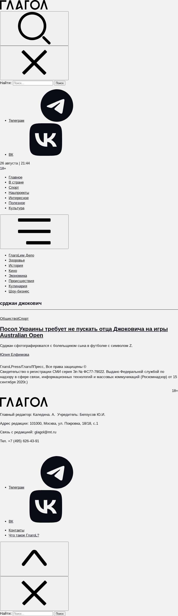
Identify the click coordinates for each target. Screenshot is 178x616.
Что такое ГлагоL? (24, 535)
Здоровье (17, 260)
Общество (9, 319)
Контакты (16, 530)
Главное (15, 177)
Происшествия (21, 281)
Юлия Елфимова (14, 355)
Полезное (17, 203)
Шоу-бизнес (19, 291)
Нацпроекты (19, 193)
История (16, 265)
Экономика (18, 276)
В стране (16, 182)
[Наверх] (34, 559)
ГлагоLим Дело (21, 255)
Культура (16, 208)
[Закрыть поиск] (34, 63)
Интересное (19, 198)
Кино (13, 271)
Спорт (14, 187)
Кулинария (18, 286)
